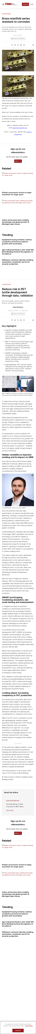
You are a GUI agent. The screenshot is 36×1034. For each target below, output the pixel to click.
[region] (18, 1027)
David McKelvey (18, 307)
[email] (24, 45)
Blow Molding (6, 13)
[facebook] (12, 45)
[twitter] (18, 45)
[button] (3, 4)
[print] (33, 45)
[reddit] (21, 45)
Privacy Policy (29, 1025)
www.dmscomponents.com (19, 127)
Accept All (18, 1030)
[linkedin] (15, 45)
